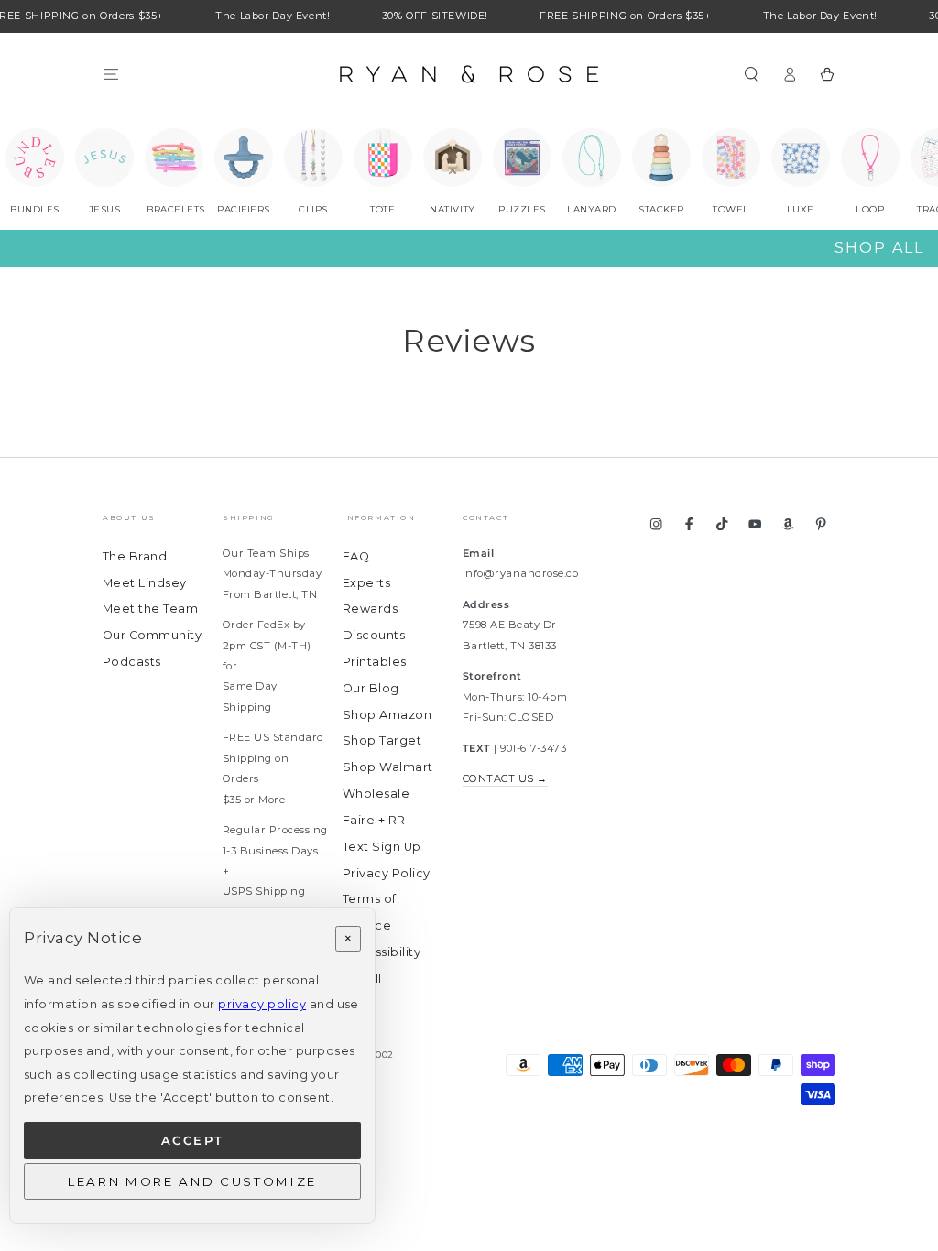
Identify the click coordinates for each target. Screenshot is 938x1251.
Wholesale (376, 793)
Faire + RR (374, 820)
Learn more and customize (192, 1181)
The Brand (135, 556)
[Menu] (111, 74)
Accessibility (381, 952)
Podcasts (132, 662)
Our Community (152, 635)
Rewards (370, 608)
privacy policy (262, 1004)
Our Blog (371, 688)
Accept (192, 1140)
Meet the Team (150, 608)
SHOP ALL (879, 247)
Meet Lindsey (145, 583)
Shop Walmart (388, 767)
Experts (366, 583)
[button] (751, 74)
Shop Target (382, 740)
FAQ (356, 556)
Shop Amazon (387, 715)
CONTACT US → (505, 778)
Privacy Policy (387, 873)
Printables (375, 662)
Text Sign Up (382, 847)
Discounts (374, 635)
